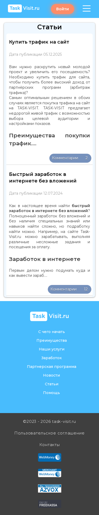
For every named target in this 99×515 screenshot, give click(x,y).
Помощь (51, 392)
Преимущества (51, 340)
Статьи (51, 384)
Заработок (51, 357)
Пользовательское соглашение (49, 433)
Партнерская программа (51, 366)
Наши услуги (51, 349)
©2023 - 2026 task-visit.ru (49, 421)
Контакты (49, 444)
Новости (51, 375)
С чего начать (51, 331)
